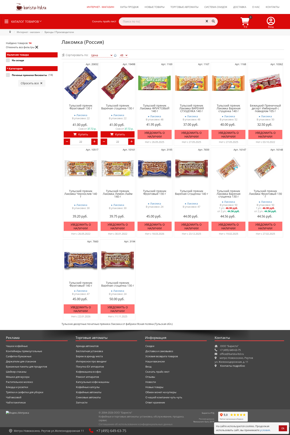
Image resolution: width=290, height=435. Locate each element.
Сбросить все (30, 83)
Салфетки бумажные (18, 356)
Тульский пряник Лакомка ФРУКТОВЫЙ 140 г (154, 108)
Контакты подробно (232, 366)
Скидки (149, 346)
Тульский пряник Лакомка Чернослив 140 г (80, 194)
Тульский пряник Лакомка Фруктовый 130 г (265, 194)
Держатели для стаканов (21, 361)
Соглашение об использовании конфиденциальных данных (136, 424)
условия (265, 430)
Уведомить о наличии (154, 135)
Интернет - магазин (100, 7)
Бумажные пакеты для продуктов (26, 366)
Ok (282, 428)
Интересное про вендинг (91, 361)
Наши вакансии (155, 361)
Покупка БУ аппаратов (90, 366)
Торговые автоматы (184, 7)
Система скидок (215, 7)
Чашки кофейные (17, 346)
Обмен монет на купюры (160, 392)
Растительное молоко (19, 382)
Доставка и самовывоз (159, 351)
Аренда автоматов (87, 346)
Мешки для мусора (17, 377)
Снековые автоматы (88, 397)
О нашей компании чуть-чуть (163, 397)
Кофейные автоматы (88, 392)
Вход (148, 366)
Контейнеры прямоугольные (24, 351)
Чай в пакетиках (16, 402)
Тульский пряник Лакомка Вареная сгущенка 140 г (228, 108)
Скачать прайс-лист (104, 21)
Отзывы (150, 377)
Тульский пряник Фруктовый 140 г (80, 284)
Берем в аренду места (89, 356)
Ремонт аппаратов (87, 377)
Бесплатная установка (89, 351)
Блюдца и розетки (17, 387)
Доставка (239, 7)
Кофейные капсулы (88, 387)
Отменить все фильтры (20, 47)
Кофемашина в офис (88, 371)
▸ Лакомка (80, 115)
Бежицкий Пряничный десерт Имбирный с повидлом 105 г (265, 108)
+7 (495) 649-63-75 (111, 430)
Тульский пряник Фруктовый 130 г (80, 107)
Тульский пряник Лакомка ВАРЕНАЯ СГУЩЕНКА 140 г (191, 108)
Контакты (272, 7)
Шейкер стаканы (16, 371)
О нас (256, 7)
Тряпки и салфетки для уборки (24, 392)
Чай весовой (13, 397)
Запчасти (81, 402)
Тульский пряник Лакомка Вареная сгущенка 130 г (228, 194)
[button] (271, 21)
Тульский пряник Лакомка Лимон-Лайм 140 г (117, 194)
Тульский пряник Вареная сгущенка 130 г (117, 107)
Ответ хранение (155, 402)
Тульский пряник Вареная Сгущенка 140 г (191, 192)
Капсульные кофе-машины (92, 382)
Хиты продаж (129, 7)
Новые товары (155, 7)
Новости (150, 382)
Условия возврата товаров (161, 356)
